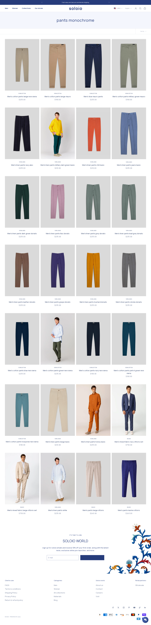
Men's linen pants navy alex (22, 165)
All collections (59, 593)
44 (80, 87)
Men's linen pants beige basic (58, 442)
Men (6, 8)
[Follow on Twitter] (118, 608)
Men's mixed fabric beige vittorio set (22, 510)
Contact (99, 589)
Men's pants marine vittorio (129, 510)
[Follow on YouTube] (134, 608)
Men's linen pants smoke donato (129, 302)
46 (11, 87)
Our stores (39, 8)
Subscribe (92, 558)
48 (15, 87)
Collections (26, 8)
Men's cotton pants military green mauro (129, 96)
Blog (56, 600)
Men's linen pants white (57, 510)
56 (33, 87)
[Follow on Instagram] (124, 608)
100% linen (22, 162)
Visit (97, 596)
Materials (57, 596)
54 (28, 87)
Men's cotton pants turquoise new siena (22, 442)
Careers (99, 593)
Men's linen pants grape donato (57, 302)
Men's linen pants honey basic (93, 442)
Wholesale (139, 585)
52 (24, 87)
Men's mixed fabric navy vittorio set (129, 442)
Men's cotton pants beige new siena (22, 96)
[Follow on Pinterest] (129, 608)
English (127, 8)
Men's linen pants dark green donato (22, 233)
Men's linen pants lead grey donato (129, 233)
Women (15, 8)
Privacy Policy (10, 596)
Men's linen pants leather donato (22, 302)
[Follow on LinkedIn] (145, 608)
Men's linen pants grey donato (93, 233)
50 (20, 87)
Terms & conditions (13, 589)
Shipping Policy (11, 593)
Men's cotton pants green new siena (58, 370)
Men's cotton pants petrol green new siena (129, 371)
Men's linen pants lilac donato (58, 233)
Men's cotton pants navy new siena (93, 370)
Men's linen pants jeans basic (129, 165)
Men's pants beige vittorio (93, 510)
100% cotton (22, 93)
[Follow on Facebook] (113, 608)
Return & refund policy (14, 600)
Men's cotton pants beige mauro (58, 96)
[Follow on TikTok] (140, 608)
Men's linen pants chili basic (93, 165)
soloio (129, 438)
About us (99, 585)
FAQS (7, 585)
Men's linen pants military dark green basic (58, 165)
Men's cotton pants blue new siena (22, 370)
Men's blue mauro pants (93, 96)
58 (106, 87)
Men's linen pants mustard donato (93, 302)
